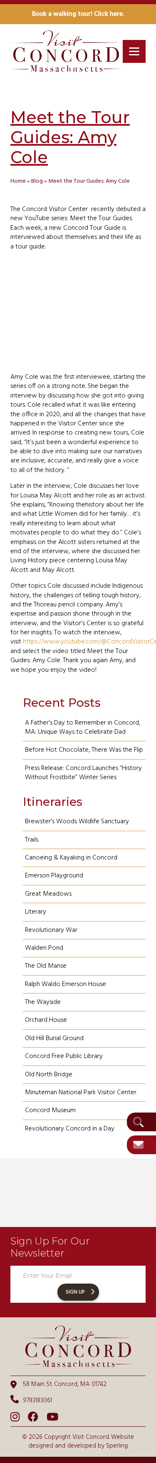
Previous (4, 1193)
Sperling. (117, 1446)
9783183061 (37, 1400)
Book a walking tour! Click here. (78, 14)
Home (18, 181)
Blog (37, 181)
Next (152, 1193)
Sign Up (75, 1292)
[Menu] (134, 51)
